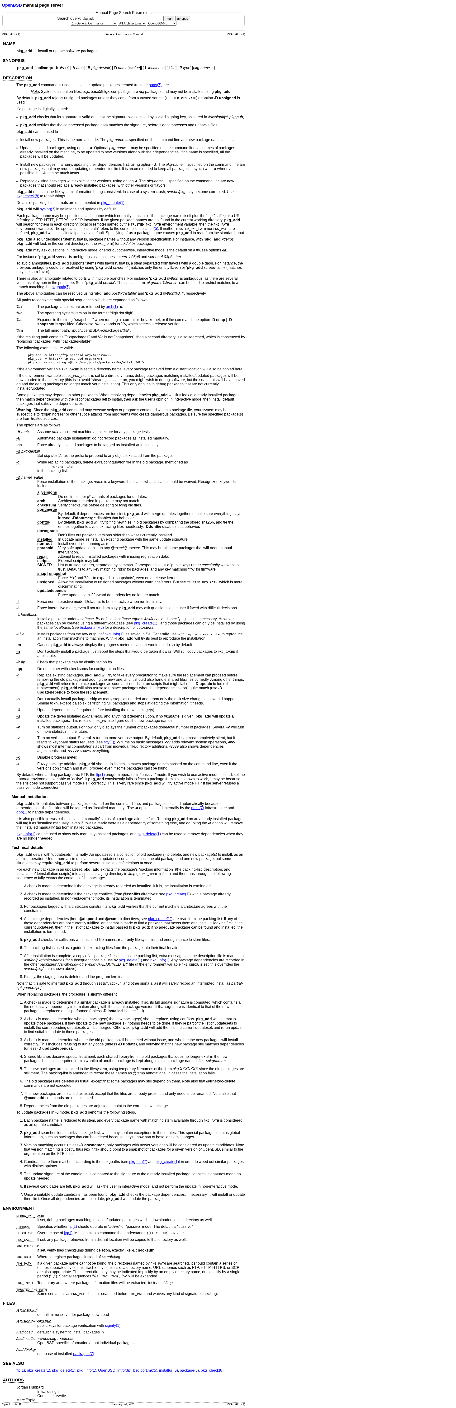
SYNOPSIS (14, 60)
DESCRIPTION (17, 78)
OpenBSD (12, 5)
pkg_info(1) (114, 634)
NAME (9, 43)
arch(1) (112, 307)
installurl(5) (148, 229)
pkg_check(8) (27, 196)
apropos (182, 18)
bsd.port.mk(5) (92, 627)
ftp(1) (100, 775)
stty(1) (109, 742)
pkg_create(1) (112, 203)
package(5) (189, 1370)
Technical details (27, 847)
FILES (9, 1303)
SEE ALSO (13, 1363)
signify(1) (112, 1325)
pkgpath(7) (61, 287)
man (169, 18)
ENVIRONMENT (18, 1208)
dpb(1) (21, 812)
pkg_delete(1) (149, 834)
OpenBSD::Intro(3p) (114, 1370)
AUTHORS (13, 1380)
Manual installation (30, 796)
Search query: (69, 18)
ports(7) (155, 85)
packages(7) (83, 1354)
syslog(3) (47, 209)
